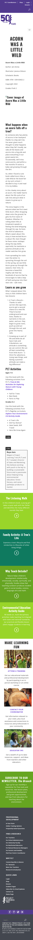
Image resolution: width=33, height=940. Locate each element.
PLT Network (10, 865)
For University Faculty (13, 843)
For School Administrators (14, 840)
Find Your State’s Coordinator (15, 853)
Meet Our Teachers (12, 867)
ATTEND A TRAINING (16, 671)
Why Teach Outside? (16, 571)
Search (27, 920)
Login (28, 2)
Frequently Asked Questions (15, 828)
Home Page (10, 894)
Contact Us (9, 891)
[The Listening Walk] (16, 515)
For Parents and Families (14, 850)
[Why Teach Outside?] (16, 596)
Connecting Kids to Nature (15, 862)
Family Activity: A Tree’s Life (16, 536)
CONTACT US (6, 923)
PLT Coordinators (10, 2)
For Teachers (10, 838)
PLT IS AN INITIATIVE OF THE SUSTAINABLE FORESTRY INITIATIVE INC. (16, 925)
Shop (21, 2)
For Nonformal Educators (14, 845)
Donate (27, 5)
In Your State (10, 823)
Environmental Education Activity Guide (16, 609)
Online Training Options (14, 826)
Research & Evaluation (13, 870)
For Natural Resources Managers (17, 848)
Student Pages (11, 886)
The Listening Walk (16, 498)
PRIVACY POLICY (17, 923)
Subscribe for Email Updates (15, 889)
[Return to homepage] (8, 19)
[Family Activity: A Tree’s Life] (16, 553)
